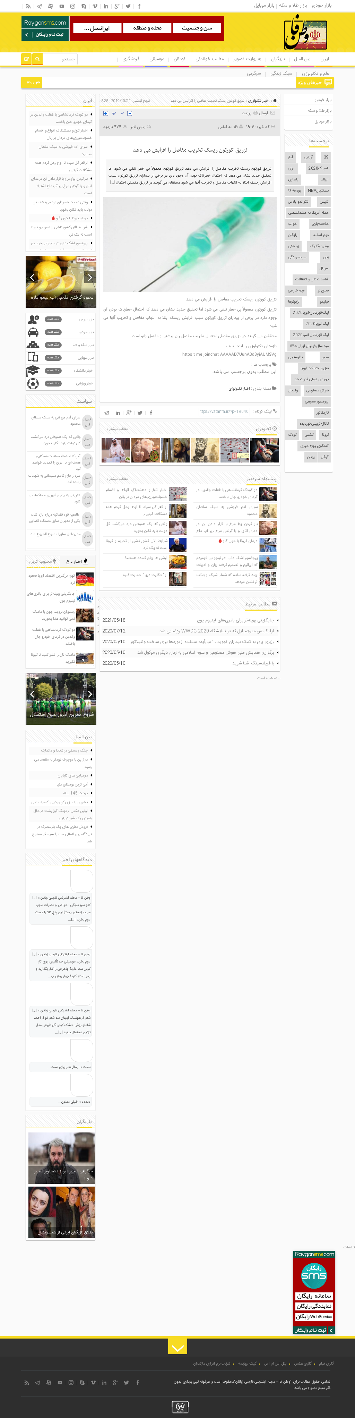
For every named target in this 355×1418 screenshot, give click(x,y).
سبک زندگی (281, 73)
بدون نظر (138, 127)
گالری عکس (303, 1364)
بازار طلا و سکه (319, 110)
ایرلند (325, 180)
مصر (325, 357)
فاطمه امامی (228, 127)
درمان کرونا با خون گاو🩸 (238, 541)
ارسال (263, 113)
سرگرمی (254, 73)
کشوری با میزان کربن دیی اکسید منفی (60, 802)
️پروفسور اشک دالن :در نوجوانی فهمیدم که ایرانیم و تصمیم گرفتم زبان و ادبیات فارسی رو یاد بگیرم (227, 565)
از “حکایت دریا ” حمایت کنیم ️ (144, 575)
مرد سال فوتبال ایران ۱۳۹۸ (309, 346)
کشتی (309, 435)
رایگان (292, 235)
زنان (326, 257)
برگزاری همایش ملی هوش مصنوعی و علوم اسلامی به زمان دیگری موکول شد (205, 652)
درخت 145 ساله (75, 793)
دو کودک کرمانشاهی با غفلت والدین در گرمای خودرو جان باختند (227, 493)
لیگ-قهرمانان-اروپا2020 (311, 313)
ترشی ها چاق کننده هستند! (146, 558)
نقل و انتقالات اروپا (315, 368)
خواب (292, 224)
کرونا (325, 435)
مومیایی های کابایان (73, 776)
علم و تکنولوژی (315, 73)
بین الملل (302, 59)
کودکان (179, 59)
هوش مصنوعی (317, 391)
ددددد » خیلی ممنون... (74, 1102)
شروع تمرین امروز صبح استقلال (62, 714)
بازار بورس (70, 319)
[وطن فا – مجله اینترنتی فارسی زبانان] (282, 52)
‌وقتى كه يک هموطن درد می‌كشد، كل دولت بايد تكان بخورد (136, 527)
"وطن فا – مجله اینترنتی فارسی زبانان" (263, 1382)
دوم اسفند (321, 235)
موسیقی (156, 59)
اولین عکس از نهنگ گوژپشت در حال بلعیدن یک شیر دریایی (63, 815)
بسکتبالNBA (318, 191)
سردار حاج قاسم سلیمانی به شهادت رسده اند (54, 479)
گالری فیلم (326, 1364)
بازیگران (278, 59)
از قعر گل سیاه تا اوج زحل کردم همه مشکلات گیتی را (63, 166)
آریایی (308, 157)
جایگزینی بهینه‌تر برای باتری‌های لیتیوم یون (235, 620)
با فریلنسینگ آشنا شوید (253, 663)
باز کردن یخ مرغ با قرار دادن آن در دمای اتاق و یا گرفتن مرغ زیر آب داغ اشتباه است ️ (227, 531)
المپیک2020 (319, 168)
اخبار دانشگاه (70, 370)
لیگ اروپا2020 (317, 324)
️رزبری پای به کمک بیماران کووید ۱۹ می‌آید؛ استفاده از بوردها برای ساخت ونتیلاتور (202, 642)
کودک (292, 435)
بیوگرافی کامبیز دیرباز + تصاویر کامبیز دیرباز (63, 1175)
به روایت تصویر (247, 59)
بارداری (293, 180)
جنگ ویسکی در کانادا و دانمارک (64, 751)
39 (326, 157)
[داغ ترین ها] (26, 60)
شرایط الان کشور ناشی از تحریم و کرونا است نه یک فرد (61, 231)
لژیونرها (293, 302)
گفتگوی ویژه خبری (314, 446)
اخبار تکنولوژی (258, 101)
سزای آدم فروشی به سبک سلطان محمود (65, 151)
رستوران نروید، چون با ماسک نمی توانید (263, 83)
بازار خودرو (322, 99)
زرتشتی (293, 246)
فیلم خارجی (296, 291)
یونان (311, 457)
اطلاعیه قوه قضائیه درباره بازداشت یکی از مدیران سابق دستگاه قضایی (54, 518)
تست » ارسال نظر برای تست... (68, 1067)
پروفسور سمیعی (317, 402)
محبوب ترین (41, 562)
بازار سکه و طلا (70, 345)
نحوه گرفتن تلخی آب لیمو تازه (62, 297)
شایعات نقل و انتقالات (312, 280)
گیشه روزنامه (247, 1364)
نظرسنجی (295, 357)
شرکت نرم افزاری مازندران (212, 1364)
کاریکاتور (323, 413)
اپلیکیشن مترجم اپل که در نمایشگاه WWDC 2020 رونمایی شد (216, 631)
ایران (324, 59)
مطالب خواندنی (210, 59)
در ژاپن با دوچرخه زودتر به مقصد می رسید (63, 763)
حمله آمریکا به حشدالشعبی (308, 213)
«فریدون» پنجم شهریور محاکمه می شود (54, 498)
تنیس (324, 202)
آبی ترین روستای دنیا (72, 785)
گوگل (325, 457)
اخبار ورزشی (70, 383)
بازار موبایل (323, 121)
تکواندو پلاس (298, 202)
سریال (324, 268)
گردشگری (130, 59)
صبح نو (323, 291)
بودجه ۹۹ (294, 191)
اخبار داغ (74, 562)
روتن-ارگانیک (319, 246)
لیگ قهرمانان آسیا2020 (311, 335)
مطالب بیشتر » (117, 429)
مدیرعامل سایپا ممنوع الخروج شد (55, 534)
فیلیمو (324, 302)
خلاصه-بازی (320, 224)
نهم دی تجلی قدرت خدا (311, 379)
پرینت (247, 113)
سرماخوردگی (297, 257)
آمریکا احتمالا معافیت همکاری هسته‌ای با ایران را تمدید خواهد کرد (56, 462)
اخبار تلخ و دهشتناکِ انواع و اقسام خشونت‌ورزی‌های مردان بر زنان (136, 493)
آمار (290, 157)
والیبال (293, 391)
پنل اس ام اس (275, 1364)
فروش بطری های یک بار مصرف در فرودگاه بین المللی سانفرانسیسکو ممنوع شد (62, 834)
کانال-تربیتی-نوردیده (314, 424)
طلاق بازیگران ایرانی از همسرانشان (65, 1232)
